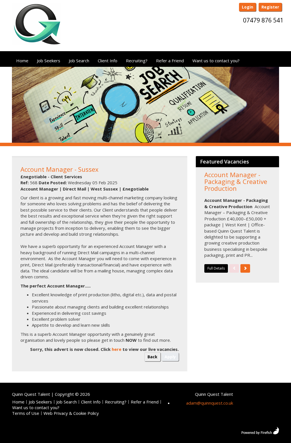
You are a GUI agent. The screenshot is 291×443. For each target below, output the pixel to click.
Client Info (107, 60)
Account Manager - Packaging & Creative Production (235, 181)
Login (247, 7)
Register (270, 7)
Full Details (216, 268)
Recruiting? (136, 60)
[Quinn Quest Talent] (36, 26)
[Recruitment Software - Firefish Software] (260, 430)
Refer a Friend (170, 60)
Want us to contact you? (216, 60)
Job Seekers (48, 60)
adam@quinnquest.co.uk (209, 403)
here (116, 349)
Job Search (79, 60)
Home (22, 60)
